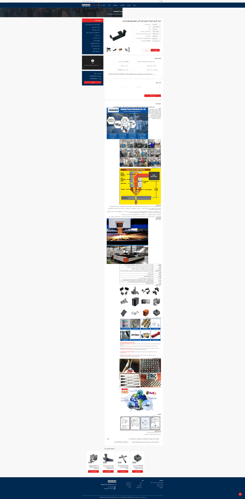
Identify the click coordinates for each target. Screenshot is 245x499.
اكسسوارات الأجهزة (96, 51)
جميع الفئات (161, 487)
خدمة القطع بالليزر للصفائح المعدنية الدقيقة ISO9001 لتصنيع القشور (94, 467)
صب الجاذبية (97, 35)
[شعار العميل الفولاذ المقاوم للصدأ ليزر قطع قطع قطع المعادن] (118, 34)
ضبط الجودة (129, 485)
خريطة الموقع (139, 485)
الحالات (140, 484)
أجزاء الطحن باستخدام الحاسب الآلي (93, 32)
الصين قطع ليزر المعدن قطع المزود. (140, 497)
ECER (133, 497)
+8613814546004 (93, 78)
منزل (138, 13)
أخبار (141, 482)
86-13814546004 (93, 76)
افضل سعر (155, 50)
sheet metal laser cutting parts (121, 442)
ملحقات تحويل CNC (96, 29)
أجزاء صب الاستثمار (96, 27)
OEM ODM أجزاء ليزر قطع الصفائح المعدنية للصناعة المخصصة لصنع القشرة (138, 467)
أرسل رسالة (152, 95)
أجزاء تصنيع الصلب (96, 48)
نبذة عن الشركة (128, 482)
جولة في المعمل (128, 484)
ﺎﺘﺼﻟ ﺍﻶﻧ (146, 50)
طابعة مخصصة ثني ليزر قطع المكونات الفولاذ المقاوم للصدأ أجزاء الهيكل (108, 467)
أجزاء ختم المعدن (96, 37)
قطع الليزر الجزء (133, 13)
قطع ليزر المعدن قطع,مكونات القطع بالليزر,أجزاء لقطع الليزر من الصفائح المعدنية (144, 438)
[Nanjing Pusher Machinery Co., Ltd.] (86, 5)
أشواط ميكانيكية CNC (96, 46)
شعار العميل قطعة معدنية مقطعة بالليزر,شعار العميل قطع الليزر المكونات (145, 442)
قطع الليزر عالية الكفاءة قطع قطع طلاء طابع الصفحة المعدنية (123, 467)
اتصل (93, 82)
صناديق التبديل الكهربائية (95, 43)
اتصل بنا (130, 487)
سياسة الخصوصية (139, 487)
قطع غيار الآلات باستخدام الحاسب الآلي (92, 24)
